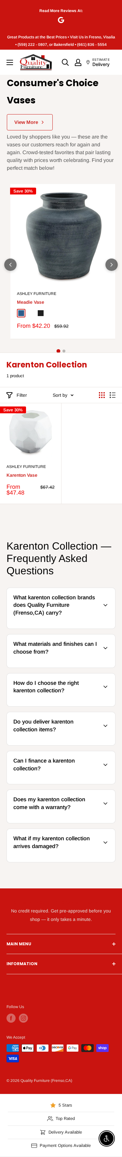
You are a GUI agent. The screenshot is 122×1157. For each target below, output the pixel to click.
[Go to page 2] (63, 351)
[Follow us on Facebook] (11, 1018)
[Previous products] (10, 265)
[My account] (78, 62)
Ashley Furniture (36, 293)
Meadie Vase (30, 302)
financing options (59, 783)
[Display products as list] (112, 395)
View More (26, 122)
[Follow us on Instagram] (23, 1018)
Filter (22, 395)
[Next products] (111, 265)
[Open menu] (10, 62)
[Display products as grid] (102, 395)
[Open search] (65, 62)
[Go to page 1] (58, 351)
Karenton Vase (22, 475)
